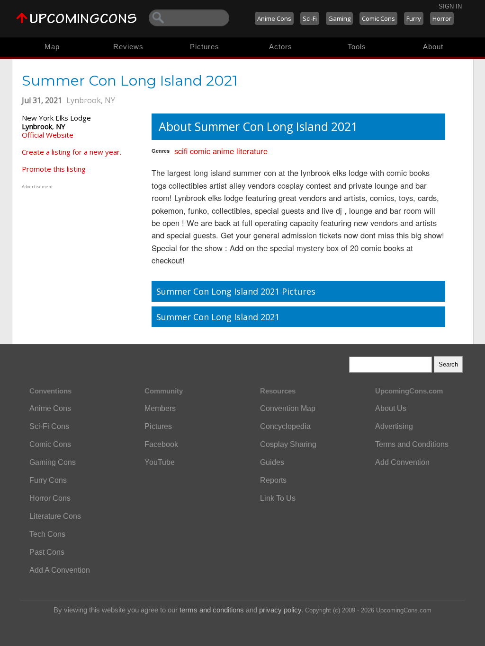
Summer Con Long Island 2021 (217, 317)
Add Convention (402, 462)
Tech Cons (47, 534)
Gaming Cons (52, 462)
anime (223, 151)
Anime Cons (274, 18)
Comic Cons (378, 18)
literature (252, 151)
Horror (441, 18)
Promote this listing (54, 169)
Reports (273, 480)
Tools (357, 47)
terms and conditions (212, 610)
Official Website (47, 135)
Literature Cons (55, 516)
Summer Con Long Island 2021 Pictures (235, 291)
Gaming (339, 18)
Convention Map (287, 408)
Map (52, 47)
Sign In (450, 6)
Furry (413, 18)
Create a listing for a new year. (71, 152)
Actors (280, 47)
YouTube (159, 462)
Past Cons (46, 552)
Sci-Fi (310, 18)
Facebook (161, 444)
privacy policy (280, 610)
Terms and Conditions (412, 444)
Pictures (204, 47)
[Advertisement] (81, 250)
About (433, 47)
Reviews (128, 47)
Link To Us (278, 498)
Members (160, 408)
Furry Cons (48, 480)
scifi (181, 151)
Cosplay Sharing (288, 444)
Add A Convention (59, 570)
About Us (390, 408)
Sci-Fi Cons (49, 426)
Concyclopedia (285, 426)
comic (200, 151)
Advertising (394, 426)
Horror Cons (50, 498)
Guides (272, 462)
